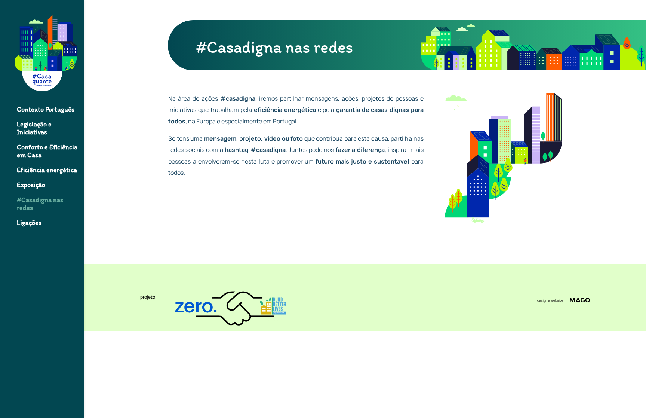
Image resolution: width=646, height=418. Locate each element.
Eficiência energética (47, 170)
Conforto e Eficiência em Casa (47, 151)
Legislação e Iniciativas (34, 128)
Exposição (31, 185)
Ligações (29, 223)
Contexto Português (45, 109)
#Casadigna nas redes (40, 204)
